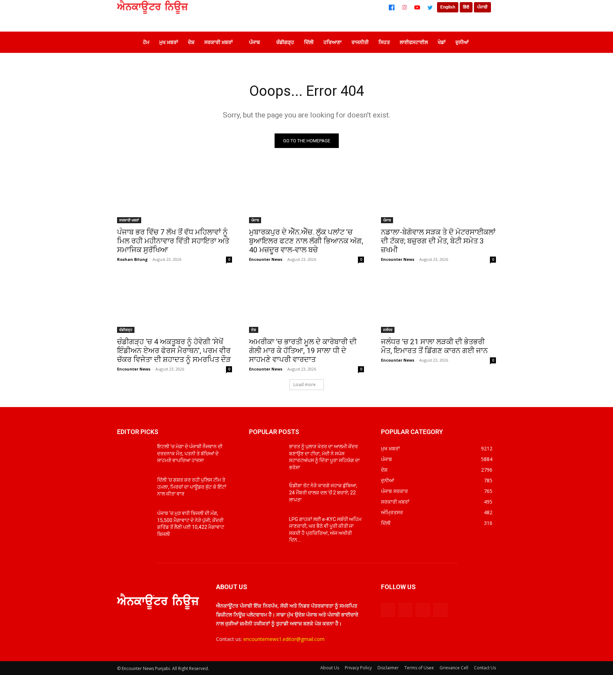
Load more (304, 385)
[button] (485, 42)
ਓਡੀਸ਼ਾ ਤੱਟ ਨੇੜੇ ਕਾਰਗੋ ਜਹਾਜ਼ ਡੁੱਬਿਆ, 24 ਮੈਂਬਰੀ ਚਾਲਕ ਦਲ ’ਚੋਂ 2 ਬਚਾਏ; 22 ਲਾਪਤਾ (323, 492)
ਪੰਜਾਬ (255, 220)
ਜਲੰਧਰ (387, 329)
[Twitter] (430, 7)
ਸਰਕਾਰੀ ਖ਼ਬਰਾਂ (129, 220)
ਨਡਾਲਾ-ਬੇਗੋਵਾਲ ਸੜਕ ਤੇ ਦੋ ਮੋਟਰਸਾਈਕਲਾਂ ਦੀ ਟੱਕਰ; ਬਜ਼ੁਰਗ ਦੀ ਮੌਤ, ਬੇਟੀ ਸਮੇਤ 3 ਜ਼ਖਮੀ (438, 241)
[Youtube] (440, 610)
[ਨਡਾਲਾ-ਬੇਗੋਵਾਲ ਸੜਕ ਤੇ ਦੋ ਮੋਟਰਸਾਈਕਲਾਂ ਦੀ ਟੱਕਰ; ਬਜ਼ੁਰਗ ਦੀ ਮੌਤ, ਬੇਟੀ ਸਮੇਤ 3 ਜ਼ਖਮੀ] (438, 194)
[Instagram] (404, 7)
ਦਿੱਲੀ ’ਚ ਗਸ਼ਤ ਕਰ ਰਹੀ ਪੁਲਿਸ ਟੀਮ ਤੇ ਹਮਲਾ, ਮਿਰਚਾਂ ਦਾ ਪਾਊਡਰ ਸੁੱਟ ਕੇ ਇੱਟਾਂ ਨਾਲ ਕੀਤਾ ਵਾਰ (191, 486)
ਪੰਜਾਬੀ (482, 7)
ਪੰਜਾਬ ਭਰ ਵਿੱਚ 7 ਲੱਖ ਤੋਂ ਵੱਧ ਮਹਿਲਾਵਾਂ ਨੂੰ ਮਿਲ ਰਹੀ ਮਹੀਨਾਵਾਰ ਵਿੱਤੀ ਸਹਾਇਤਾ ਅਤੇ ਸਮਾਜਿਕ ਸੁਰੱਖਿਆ (173, 241)
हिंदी (466, 7)
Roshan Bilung (132, 259)
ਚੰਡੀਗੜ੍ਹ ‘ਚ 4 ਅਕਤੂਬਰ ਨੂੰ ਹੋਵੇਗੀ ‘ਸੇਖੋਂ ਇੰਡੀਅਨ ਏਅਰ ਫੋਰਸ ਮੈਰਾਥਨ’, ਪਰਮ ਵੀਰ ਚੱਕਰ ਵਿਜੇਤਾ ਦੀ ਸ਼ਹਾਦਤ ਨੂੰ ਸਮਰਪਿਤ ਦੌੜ (174, 351)
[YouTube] (417, 7)
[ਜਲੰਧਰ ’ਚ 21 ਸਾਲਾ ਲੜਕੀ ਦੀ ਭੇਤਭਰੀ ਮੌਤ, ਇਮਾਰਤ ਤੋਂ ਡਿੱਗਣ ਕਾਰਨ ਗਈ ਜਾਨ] (438, 304)
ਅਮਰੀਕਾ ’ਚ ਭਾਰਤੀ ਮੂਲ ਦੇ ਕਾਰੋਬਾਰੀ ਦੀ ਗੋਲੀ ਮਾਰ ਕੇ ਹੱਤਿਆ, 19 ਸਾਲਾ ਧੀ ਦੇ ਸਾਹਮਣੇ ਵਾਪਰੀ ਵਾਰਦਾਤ (303, 351)
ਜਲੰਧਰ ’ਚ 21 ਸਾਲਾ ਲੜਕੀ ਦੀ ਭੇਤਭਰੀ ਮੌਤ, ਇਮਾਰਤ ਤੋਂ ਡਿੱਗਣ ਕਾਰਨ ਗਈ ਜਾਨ (434, 346)
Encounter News (265, 259)
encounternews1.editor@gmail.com (284, 639)
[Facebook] (391, 7)
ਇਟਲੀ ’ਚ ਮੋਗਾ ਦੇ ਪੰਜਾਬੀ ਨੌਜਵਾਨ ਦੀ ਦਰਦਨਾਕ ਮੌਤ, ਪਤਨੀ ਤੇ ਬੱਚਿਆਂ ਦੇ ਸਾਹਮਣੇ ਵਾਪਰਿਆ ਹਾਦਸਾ (189, 453)
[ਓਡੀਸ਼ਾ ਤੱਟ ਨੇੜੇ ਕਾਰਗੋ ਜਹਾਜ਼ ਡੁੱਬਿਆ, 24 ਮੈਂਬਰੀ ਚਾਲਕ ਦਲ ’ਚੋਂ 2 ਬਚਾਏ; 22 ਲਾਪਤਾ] (266, 494)
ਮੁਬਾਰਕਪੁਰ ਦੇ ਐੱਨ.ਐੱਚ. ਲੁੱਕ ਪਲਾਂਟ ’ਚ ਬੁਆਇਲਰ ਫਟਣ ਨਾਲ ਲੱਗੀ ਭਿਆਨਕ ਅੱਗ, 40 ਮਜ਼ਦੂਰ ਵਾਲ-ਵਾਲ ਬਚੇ (306, 241)
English (447, 7)
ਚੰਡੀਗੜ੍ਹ (125, 329)
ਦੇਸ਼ (253, 329)
